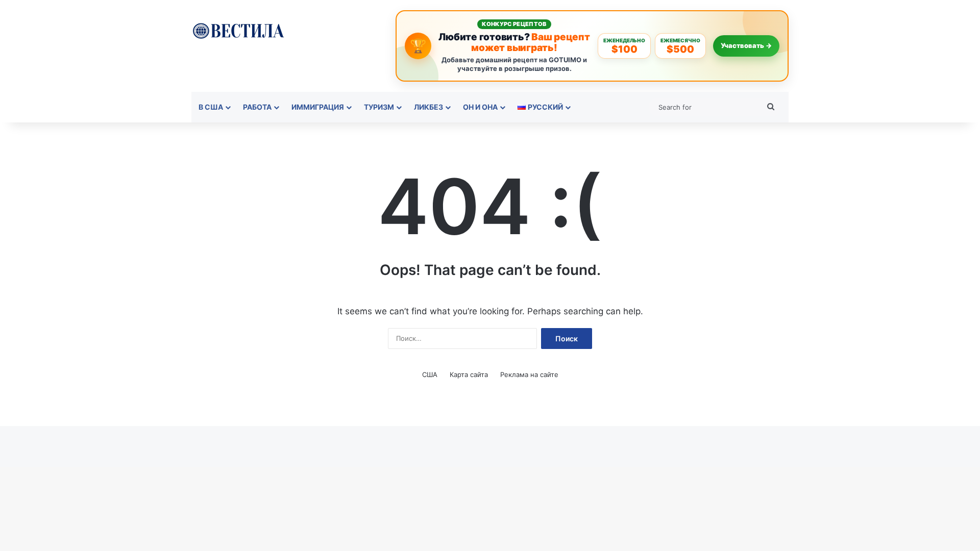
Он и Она (480, 107)
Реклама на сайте (529, 374)
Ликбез (428, 107)
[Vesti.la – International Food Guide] (238, 29)
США (429, 374)
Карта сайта (469, 374)
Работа (257, 107)
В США (211, 107)
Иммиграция (317, 107)
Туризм (379, 107)
